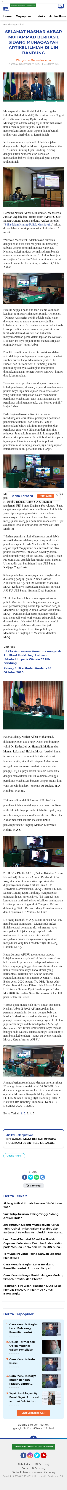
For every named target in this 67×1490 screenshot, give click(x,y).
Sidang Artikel (14, 1155)
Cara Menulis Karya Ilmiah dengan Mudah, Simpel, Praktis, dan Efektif (22, 1380)
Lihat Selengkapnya (32, 1412)
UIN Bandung (41, 1464)
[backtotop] (33, 1439)
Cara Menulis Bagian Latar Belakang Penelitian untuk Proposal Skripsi (23, 1328)
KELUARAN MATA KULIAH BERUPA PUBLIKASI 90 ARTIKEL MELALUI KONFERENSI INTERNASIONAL (31, 1141)
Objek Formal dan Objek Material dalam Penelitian (22, 1345)
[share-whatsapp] (36, 1177)
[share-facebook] (24, 1177)
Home (7, 16)
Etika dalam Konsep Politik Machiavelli (28, 224)
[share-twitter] (30, 1177)
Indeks (40, 16)
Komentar (35, 1185)
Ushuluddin (24, 1464)
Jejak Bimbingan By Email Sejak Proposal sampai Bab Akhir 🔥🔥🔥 (24, 1397)
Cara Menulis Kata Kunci (22, 1361)
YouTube (46, 1460)
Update (47, 496)
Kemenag (49, 1472)
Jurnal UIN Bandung (33, 1468)
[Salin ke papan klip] (42, 1177)
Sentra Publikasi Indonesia (27, 1472)
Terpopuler (23, 16)
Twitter (38, 1460)
